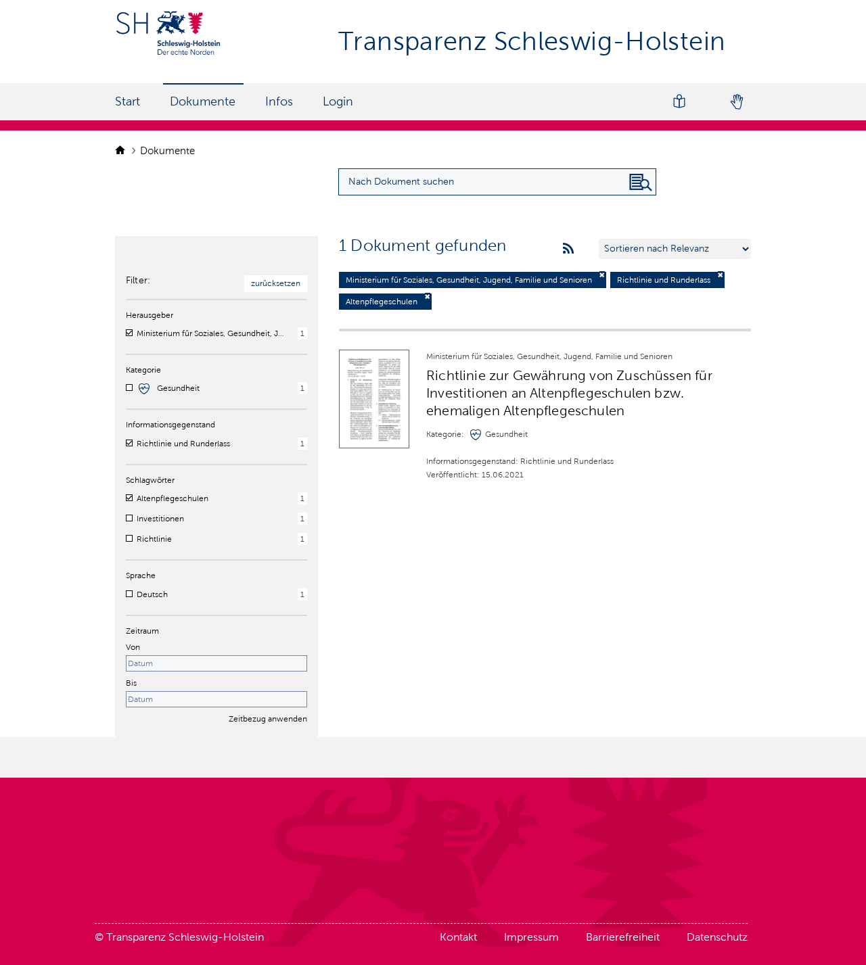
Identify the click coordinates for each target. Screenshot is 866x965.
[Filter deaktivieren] (602, 275)
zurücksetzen (275, 283)
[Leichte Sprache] (679, 102)
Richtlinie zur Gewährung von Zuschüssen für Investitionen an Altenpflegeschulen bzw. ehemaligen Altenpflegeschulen (569, 393)
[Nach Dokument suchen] (641, 182)
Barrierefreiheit (623, 937)
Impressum (531, 937)
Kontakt (458, 937)
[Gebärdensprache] (736, 102)
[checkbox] (129, 332)
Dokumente (202, 101)
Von (133, 647)
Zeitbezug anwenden (268, 719)
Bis (131, 683)
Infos (279, 101)
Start (127, 101)
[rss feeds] (568, 249)
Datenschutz (717, 937)
